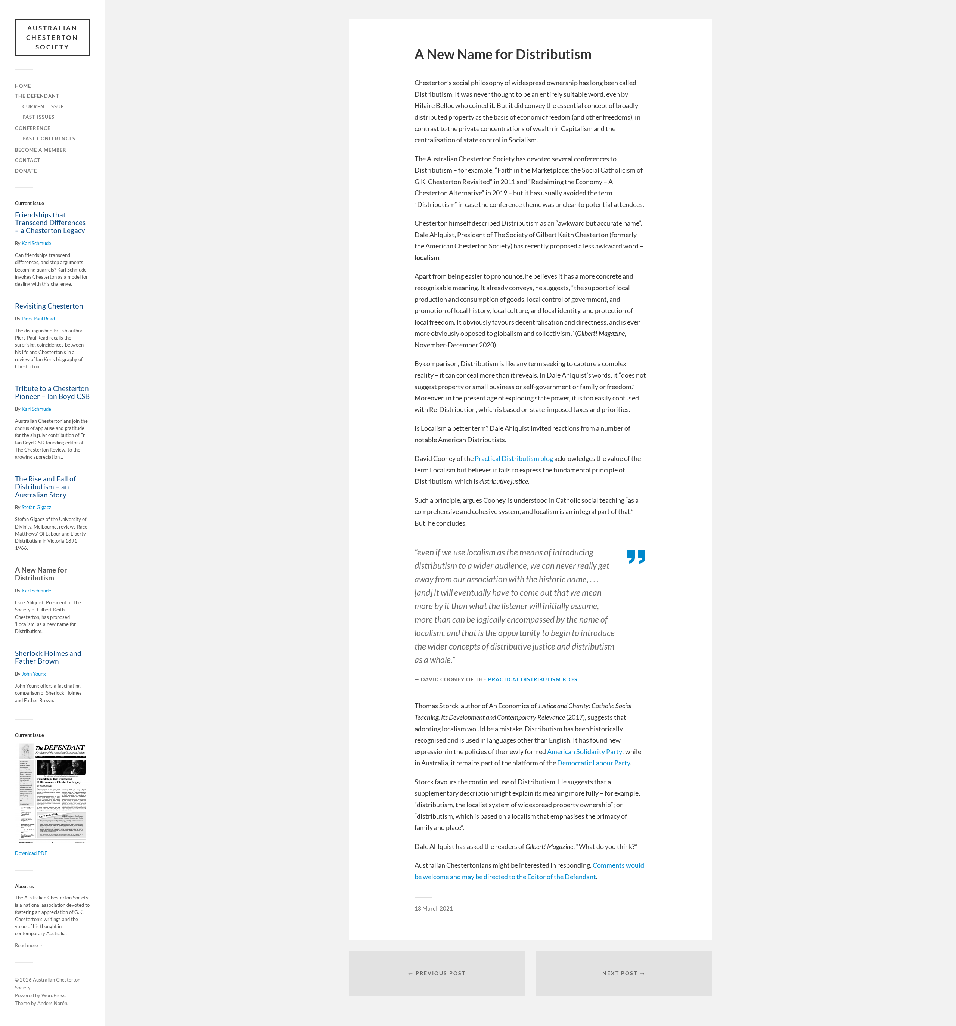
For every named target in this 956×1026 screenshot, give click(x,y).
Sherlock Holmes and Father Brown (48, 657)
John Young (34, 674)
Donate (26, 171)
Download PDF (31, 853)
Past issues (38, 117)
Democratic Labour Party (593, 763)
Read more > (28, 945)
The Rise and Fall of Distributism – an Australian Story (45, 487)
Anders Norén (52, 1003)
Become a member (40, 150)
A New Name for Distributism (41, 574)
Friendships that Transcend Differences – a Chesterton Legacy (50, 223)
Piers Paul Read (38, 319)
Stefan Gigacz (36, 507)
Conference (32, 128)
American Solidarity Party (584, 751)
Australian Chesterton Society (52, 37)
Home (23, 86)
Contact (28, 160)
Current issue (43, 106)
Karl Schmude (36, 243)
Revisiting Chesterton (49, 306)
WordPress (53, 995)
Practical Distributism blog (514, 458)
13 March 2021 (434, 908)
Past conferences (48, 139)
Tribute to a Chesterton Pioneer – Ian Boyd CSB (52, 392)
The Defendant (37, 96)
